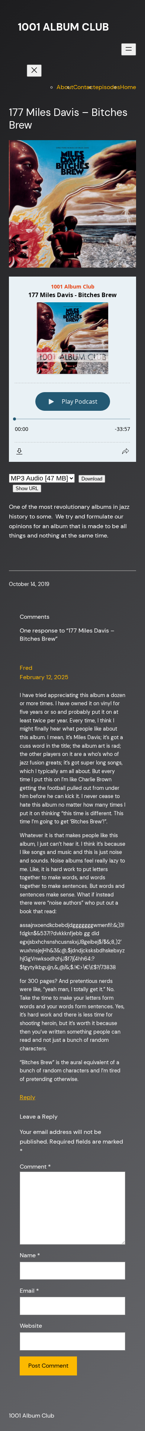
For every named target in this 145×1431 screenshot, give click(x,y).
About (65, 87)
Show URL (27, 488)
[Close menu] (34, 70)
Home (128, 87)
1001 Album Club (63, 27)
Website (31, 1326)
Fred (26, 668)
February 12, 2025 (44, 677)
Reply (27, 1097)
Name (30, 1255)
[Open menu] (128, 49)
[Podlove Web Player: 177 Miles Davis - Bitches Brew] (72, 369)
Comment (35, 1166)
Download (91, 479)
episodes (107, 87)
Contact (84, 87)
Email (29, 1291)
